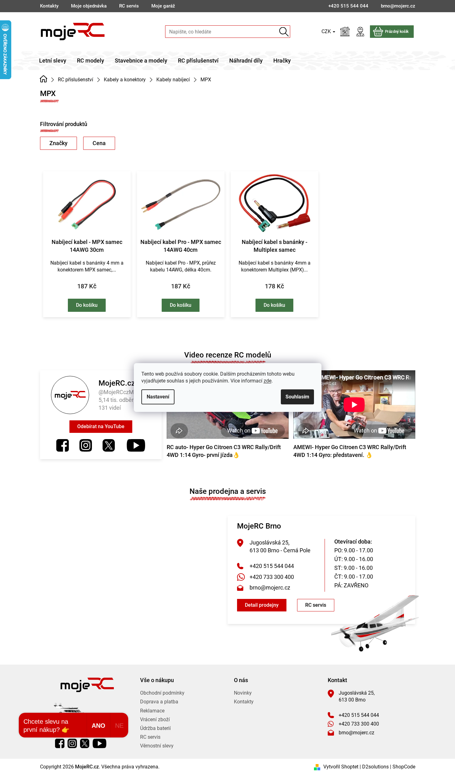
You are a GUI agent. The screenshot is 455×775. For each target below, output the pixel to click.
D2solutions (375, 767)
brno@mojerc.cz (270, 587)
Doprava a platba (159, 702)
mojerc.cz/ (85, 445)
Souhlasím (297, 397)
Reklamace (152, 711)
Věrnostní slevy (157, 746)
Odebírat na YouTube (100, 426)
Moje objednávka (89, 6)
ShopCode (403, 767)
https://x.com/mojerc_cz (109, 445)
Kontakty (49, 6)
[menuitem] (53, 60)
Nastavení (158, 397)
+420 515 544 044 (272, 566)
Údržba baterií (155, 728)
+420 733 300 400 (272, 577)
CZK (326, 31)
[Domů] (43, 79)
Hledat (284, 31)
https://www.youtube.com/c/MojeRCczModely (135, 445)
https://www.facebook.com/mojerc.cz (62, 445)
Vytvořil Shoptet (340, 767)
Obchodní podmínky (162, 693)
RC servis (129, 6)
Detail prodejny (262, 605)
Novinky (243, 693)
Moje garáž (163, 6)
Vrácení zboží (155, 719)
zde (267, 381)
